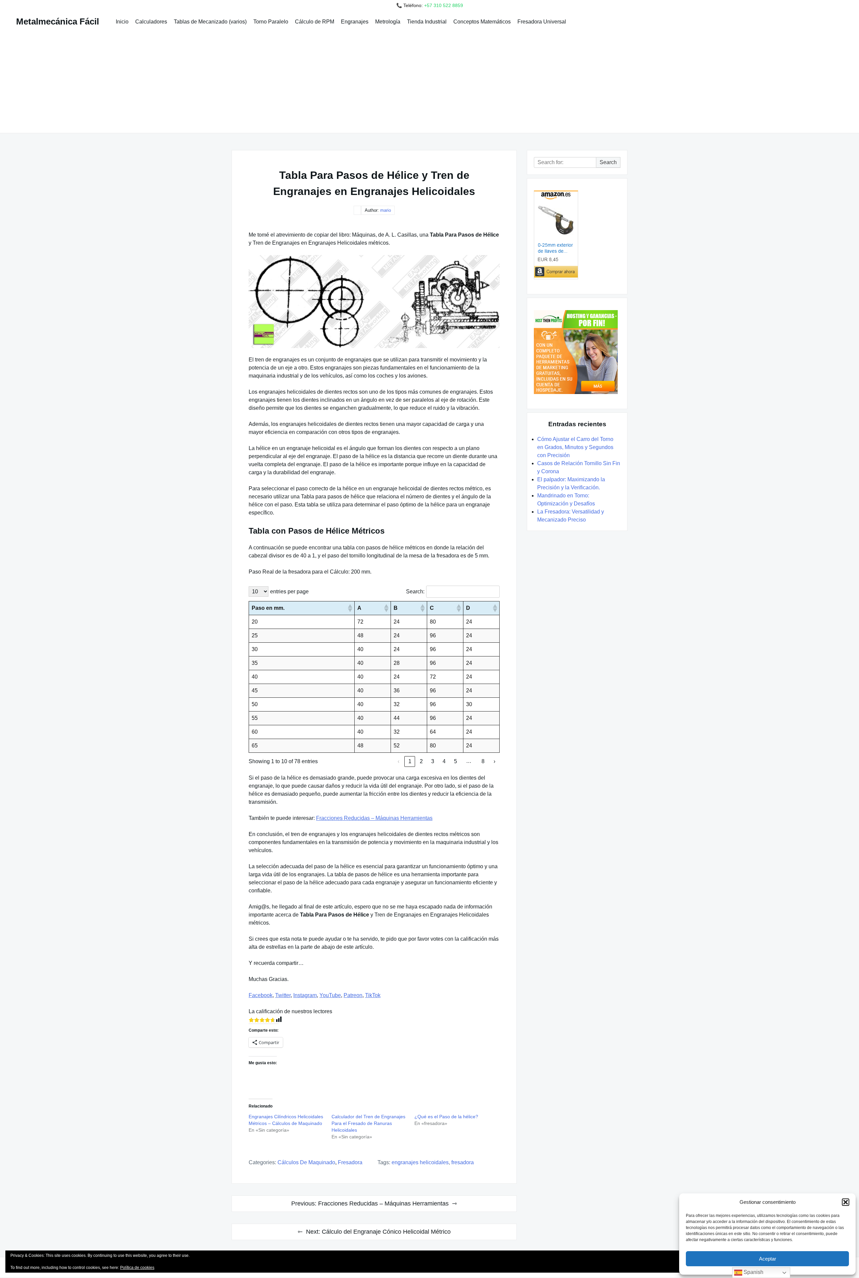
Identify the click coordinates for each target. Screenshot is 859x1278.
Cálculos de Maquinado (306, 1162)
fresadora (350, 1162)
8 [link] (483, 761)
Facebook (260, 995)
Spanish (752, 1272)
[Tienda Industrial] (577, 235)
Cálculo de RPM (314, 21)
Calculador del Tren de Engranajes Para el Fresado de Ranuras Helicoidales (368, 1123)
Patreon (353, 995)
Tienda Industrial (427, 21)
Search (608, 162)
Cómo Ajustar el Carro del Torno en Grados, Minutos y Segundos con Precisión (575, 447)
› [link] (494, 761)
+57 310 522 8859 (443, 5)
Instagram (305, 995)
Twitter (283, 995)
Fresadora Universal (541, 21)
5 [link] (455, 761)
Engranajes (354, 21)
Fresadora (462, 1162)
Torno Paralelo (270, 21)
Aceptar (767, 1259)
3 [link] (432, 761)
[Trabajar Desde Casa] (577, 352)
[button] (845, 1202)
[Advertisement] (429, 79)
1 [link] (409, 761)
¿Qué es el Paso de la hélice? (446, 1116)
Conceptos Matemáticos (482, 21)
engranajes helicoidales (420, 1162)
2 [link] (421, 761)
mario (385, 210)
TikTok (373, 995)
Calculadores (151, 21)
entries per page (289, 591)
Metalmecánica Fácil (57, 21)
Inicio (122, 21)
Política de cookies (137, 1267)
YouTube (330, 995)
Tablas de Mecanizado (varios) (210, 21)
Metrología (387, 21)
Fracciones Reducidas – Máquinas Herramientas (374, 818)
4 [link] (444, 761)
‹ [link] (398, 761)
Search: (415, 591)
